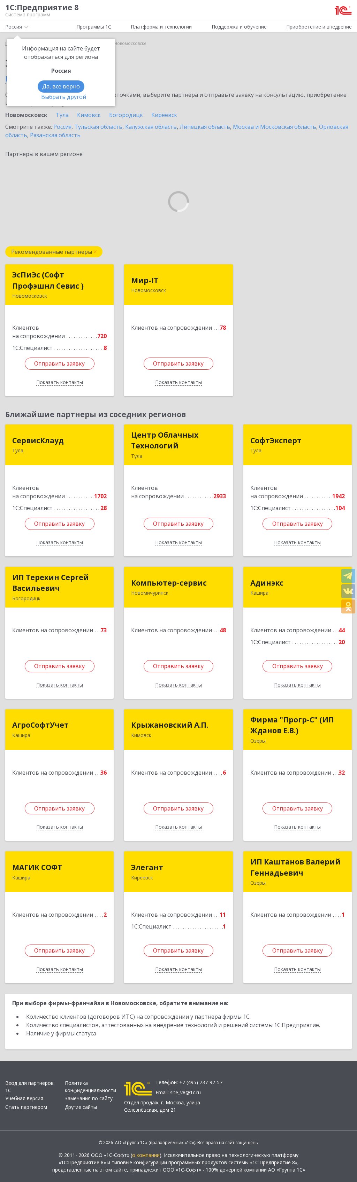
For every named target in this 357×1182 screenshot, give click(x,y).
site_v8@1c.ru (185, 1092)
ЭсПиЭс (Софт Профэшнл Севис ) (48, 280)
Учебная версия (24, 1098)
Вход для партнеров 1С (29, 1087)
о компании (146, 1155)
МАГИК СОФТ (37, 867)
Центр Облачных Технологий (164, 440)
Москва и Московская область (274, 127)
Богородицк (126, 115)
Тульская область (98, 127)
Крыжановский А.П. (169, 725)
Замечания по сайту (89, 1098)
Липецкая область (205, 127)
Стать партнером (26, 1107)
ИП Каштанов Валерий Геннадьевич (295, 867)
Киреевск (164, 115)
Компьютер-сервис (169, 583)
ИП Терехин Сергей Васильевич (50, 582)
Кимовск (89, 115)
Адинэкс (266, 583)
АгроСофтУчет (40, 725)
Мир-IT (144, 280)
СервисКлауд (38, 440)
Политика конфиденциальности (90, 1087)
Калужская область (151, 127)
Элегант (147, 867)
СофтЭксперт (276, 440)
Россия (62, 127)
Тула (62, 115)
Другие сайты (81, 1107)
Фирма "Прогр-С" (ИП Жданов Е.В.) (292, 725)
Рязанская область (55, 135)
